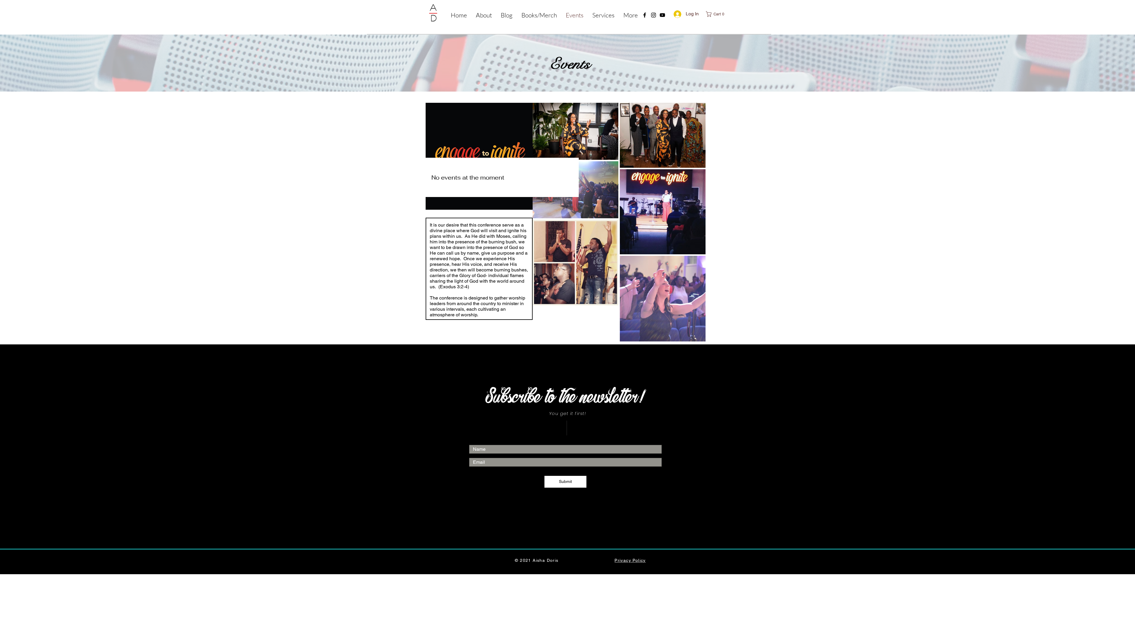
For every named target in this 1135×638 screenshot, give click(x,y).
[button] (603, 14)
